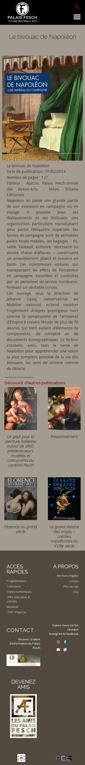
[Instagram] (58, 642)
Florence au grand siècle (21, 529)
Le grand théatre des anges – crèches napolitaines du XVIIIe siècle (64, 536)
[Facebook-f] (65, 642)
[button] (76, 6)
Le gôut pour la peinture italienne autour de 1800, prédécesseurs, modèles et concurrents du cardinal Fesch (20, 450)
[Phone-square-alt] (65, 649)
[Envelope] (58, 649)
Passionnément (64, 436)
